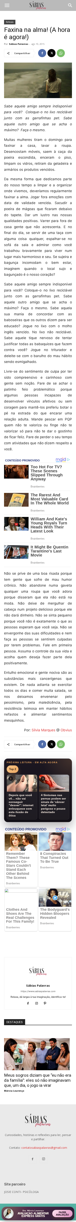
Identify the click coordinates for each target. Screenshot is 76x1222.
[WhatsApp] (61, 53)
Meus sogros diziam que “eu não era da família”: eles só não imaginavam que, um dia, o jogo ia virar (37, 1080)
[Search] (70, 5)
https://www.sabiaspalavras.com (38, 991)
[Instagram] (38, 1003)
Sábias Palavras (18, 43)
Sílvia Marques (43, 730)
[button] (6, 5)
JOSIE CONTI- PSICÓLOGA (21, 1192)
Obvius (66, 730)
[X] (51, 53)
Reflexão (10, 22)
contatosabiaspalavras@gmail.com (44, 1148)
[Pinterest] (46, 1003)
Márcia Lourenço (14, 1090)
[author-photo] (38, 980)
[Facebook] (42, 53)
